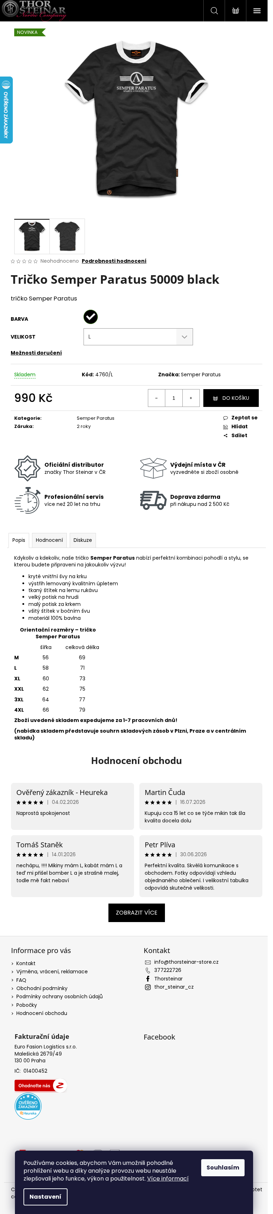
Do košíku (236, 398)
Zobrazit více (136, 913)
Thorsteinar (168, 978)
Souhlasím (223, 1167)
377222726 (167, 970)
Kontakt (26, 963)
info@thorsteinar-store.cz (186, 962)
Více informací (168, 1178)
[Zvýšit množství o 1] (190, 398)
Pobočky (26, 1005)
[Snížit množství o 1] (156, 398)
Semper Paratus (201, 374)
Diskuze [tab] (83, 540)
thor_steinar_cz (174, 986)
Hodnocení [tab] (49, 540)
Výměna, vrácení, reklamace (52, 971)
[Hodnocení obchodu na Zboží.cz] (41, 1085)
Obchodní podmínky (42, 988)
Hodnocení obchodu (136, 760)
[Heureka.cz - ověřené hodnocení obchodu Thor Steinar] (28, 1106)
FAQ (21, 980)
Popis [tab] (18, 540)
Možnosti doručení (36, 352)
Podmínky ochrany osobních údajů (59, 996)
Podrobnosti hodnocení (114, 261)
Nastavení (45, 1197)
